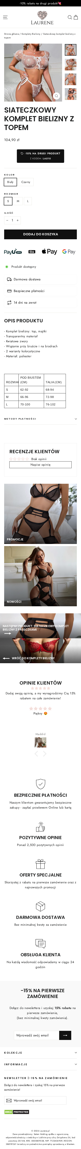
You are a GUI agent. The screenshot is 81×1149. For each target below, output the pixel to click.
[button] (37, 754)
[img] (40, 688)
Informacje (15, 1064)
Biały (10, 182)
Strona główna (11, 34)
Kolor (9, 174)
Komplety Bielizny (31, 34)
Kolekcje (13, 1052)
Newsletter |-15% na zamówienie (36, 1078)
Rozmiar (11, 194)
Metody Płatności (20, 418)
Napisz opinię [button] (40, 464)
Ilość (9, 213)
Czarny (25, 182)
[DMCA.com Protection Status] (40, 1114)
